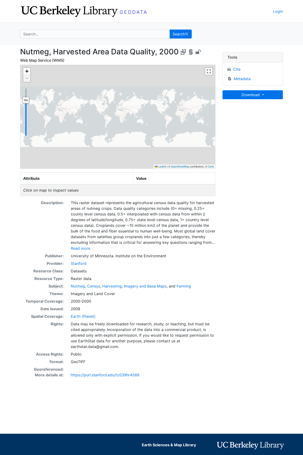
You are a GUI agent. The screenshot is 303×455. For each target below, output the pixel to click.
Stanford (78, 263)
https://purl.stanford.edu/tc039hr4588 (105, 375)
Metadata (242, 78)
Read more (80, 248)
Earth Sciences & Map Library (169, 444)
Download (251, 94)
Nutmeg (78, 286)
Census (93, 286)
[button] (26, 71)
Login (278, 11)
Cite (237, 69)
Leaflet (162, 166)
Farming (184, 286)
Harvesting (112, 286)
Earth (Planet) (83, 316)
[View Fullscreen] (208, 71)
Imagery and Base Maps (145, 286)
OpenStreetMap (180, 166)
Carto (211, 166)
